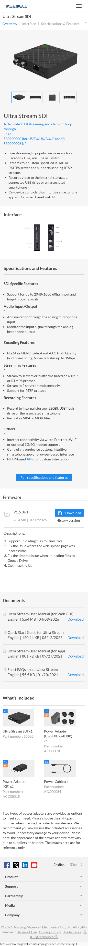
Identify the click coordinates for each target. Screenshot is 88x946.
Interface (29, 24)
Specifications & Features (60, 24)
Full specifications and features (44, 477)
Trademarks (72, 932)
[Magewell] (15, 6)
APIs (30, 459)
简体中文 (76, 864)
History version (68, 520)
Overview (9, 24)
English (59, 864)
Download (73, 513)
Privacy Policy (50, 932)
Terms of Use (27, 932)
